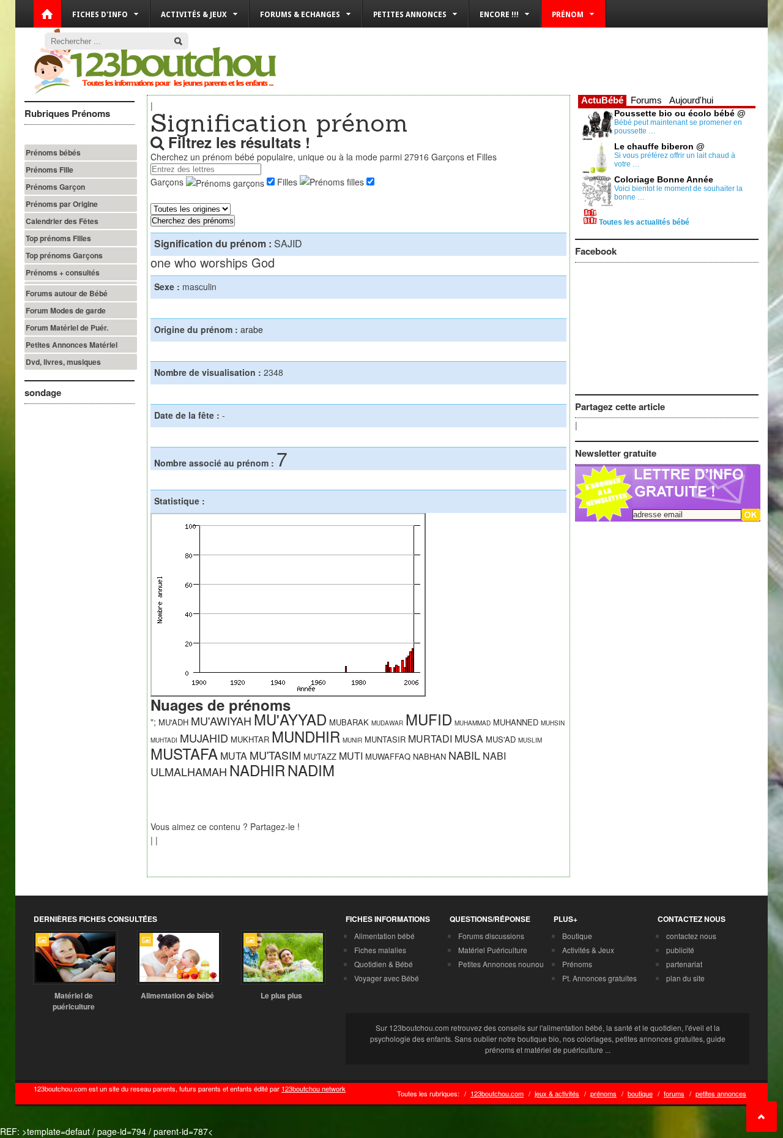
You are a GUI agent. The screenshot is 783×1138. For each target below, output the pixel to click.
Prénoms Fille (49, 169)
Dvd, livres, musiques (63, 361)
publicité (680, 950)
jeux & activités (557, 1093)
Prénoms (577, 964)
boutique (640, 1093)
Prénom (568, 14)
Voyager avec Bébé (386, 978)
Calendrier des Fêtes (62, 220)
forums (674, 1093)
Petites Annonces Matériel (71, 344)
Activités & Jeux (588, 950)
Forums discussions (491, 935)
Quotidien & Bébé (383, 964)
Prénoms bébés (53, 152)
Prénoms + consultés (63, 272)
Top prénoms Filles (58, 238)
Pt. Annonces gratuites (599, 978)
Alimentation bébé (384, 935)
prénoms (603, 1093)
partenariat (684, 964)
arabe (251, 329)
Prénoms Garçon (55, 186)
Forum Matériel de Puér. (67, 327)
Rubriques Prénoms (67, 113)
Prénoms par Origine (62, 203)
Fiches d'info (100, 14)
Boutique (577, 935)
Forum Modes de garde (66, 310)
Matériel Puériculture (492, 950)
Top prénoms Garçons (64, 255)
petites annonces (721, 1093)
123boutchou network (313, 1088)
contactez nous (691, 935)
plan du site (685, 978)
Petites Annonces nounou (501, 964)
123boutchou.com (497, 1093)
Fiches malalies (380, 950)
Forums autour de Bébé (67, 293)
